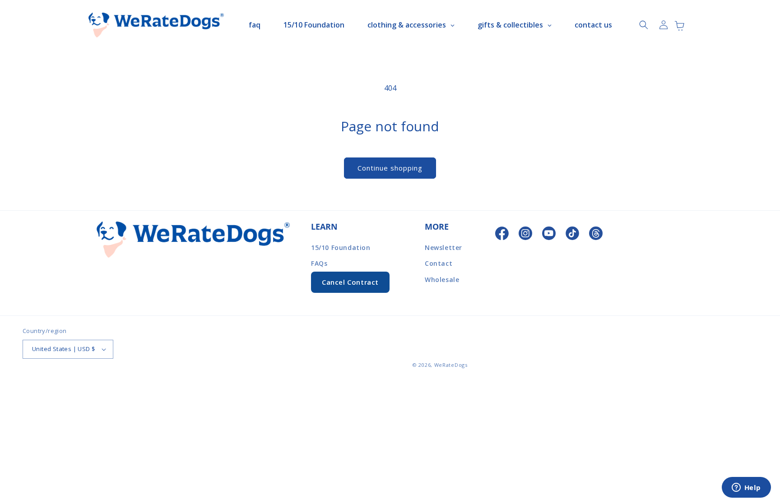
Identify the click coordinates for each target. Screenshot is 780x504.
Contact (438, 263)
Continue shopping (390, 167)
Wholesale (442, 279)
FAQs (319, 263)
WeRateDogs (451, 364)
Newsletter (443, 247)
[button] (644, 25)
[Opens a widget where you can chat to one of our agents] (746, 488)
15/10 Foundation (341, 247)
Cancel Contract (350, 282)
